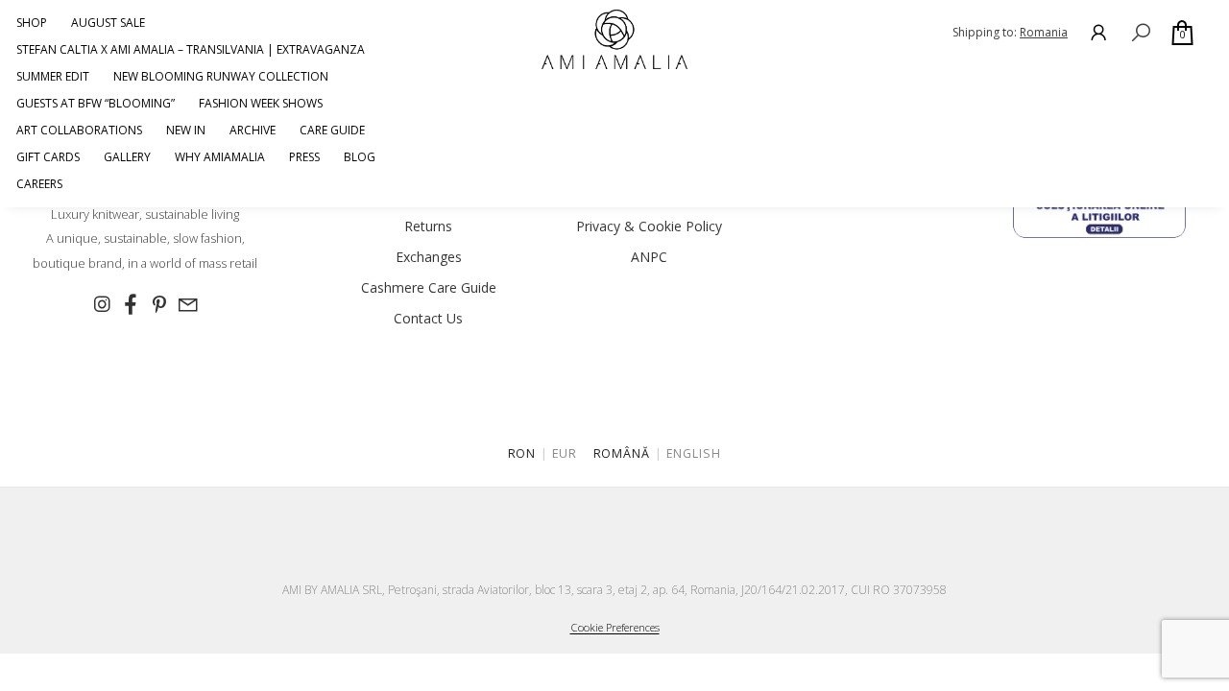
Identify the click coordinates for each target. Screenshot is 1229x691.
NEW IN (185, 130)
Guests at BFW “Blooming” (95, 103)
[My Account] (1098, 32)
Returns (428, 226)
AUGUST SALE (108, 22)
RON (522, 453)
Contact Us (428, 318)
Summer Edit (52, 76)
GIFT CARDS (48, 157)
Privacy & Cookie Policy (649, 226)
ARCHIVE (252, 130)
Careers (39, 184)
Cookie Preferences (615, 627)
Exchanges (429, 257)
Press (304, 157)
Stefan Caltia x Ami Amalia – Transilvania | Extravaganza (190, 49)
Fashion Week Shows (261, 103)
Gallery (127, 157)
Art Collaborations (79, 130)
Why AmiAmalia (220, 157)
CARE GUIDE (332, 130)
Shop (31, 22)
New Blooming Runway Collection (220, 76)
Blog (359, 157)
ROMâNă (622, 453)
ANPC (649, 257)
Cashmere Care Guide (428, 287)
